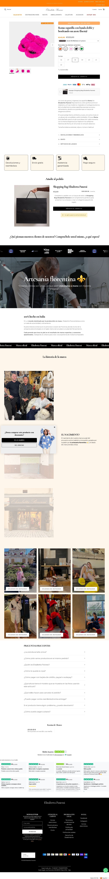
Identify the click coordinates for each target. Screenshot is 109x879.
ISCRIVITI (32, 832)
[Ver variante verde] (81, 49)
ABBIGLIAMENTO (56, 15)
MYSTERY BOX (100, 5)
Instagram (83, 821)
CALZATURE (69, 15)
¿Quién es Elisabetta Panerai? (37, 665)
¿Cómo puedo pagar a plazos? (37, 712)
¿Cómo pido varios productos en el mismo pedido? (46, 658)
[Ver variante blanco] (65, 49)
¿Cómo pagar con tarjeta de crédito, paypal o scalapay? (48, 677)
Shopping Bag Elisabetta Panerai (70, 186)
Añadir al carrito (79, 76)
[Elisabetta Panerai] (54, 9)
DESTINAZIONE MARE (32, 15)
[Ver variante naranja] (60, 49)
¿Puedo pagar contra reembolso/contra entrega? (45, 699)
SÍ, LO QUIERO (19, 440)
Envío (53, 830)
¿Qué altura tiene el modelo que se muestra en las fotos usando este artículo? (51, 685)
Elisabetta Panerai (31, 860)
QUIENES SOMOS (89, 1)
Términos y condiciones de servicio (69, 822)
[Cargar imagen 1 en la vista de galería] (31, 44)
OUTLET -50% (91, 15)
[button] (63, 70)
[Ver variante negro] (76, 49)
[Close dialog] (54, 427)
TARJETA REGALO (100, 1)
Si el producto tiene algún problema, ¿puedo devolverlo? (49, 705)
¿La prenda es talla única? (35, 652)
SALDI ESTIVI (17, 15)
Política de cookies (69, 832)
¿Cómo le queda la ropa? (35, 671)
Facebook (83, 818)
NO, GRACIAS (19, 445)
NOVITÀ (44, 15)
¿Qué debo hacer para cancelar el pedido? (42, 693)
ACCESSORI (79, 15)
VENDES (80, 1)
